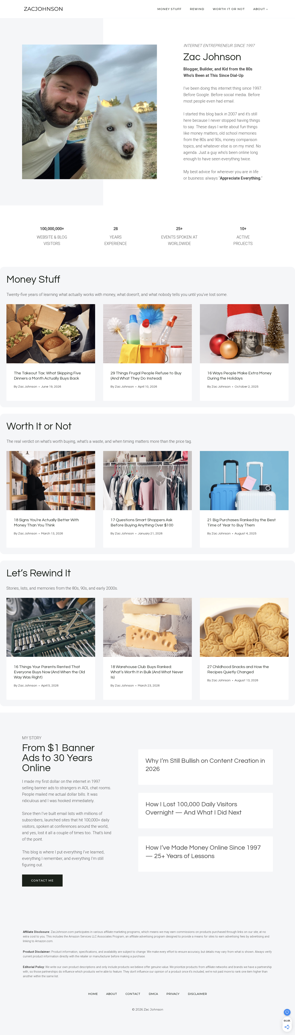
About (111, 994)
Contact (132, 994)
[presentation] (50, 333)
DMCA (153, 994)
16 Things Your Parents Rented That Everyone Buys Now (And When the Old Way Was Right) (49, 672)
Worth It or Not (229, 9)
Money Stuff (169, 9)
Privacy (172, 994)
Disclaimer (197, 994)
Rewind (197, 9)
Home (93, 994)
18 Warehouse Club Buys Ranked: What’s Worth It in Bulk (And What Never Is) (147, 672)
